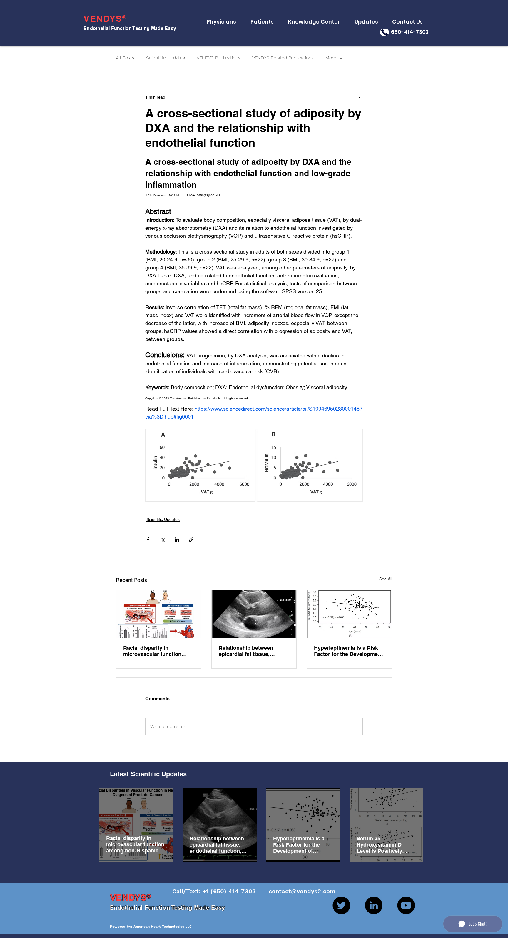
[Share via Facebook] (148, 539)
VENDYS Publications (218, 58)
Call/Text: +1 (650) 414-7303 (215, 891)
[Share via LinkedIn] (177, 539)
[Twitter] (341, 905)
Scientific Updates (165, 58)
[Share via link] (191, 539)
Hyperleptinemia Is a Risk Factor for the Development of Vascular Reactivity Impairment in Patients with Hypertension (348, 651)
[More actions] (359, 97)
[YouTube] (406, 905)
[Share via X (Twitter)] (162, 539)
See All (385, 579)
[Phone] (384, 32)
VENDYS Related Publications (283, 58)
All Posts (125, 58)
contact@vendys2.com (296, 891)
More (330, 58)
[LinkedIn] (373, 905)
